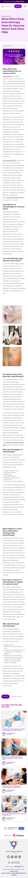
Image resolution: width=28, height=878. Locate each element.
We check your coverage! (14, 1)
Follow (21, 828)
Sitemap (14, 875)
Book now (18, 6)
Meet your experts (14, 61)
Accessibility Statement (19, 873)
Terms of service (6, 873)
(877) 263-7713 (19, 866)
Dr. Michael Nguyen (10, 733)
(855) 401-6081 (18, 696)
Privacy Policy (14, 871)
